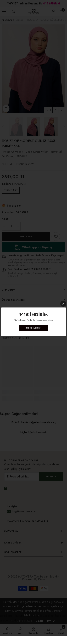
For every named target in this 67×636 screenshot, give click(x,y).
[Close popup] (63, 304)
